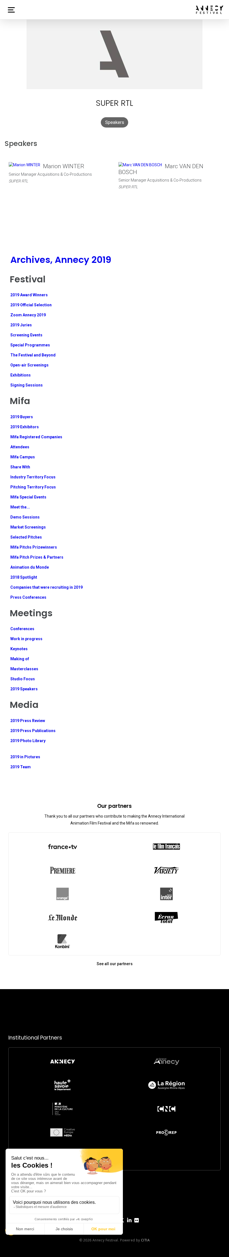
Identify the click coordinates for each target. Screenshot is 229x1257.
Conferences (22, 629)
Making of (19, 659)
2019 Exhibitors (24, 427)
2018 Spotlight (23, 577)
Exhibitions (20, 375)
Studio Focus (22, 679)
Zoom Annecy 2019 (28, 315)
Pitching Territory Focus (33, 487)
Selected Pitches (26, 537)
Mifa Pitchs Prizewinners (33, 547)
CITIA (145, 1240)
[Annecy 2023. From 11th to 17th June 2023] (209, 10)
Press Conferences (28, 597)
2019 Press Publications (33, 730)
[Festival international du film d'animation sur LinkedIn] (129, 1225)
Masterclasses (24, 669)
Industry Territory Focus (33, 477)
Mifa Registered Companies (36, 437)
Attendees (19, 447)
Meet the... (20, 507)
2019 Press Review (27, 720)
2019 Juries (21, 325)
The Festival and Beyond (33, 355)
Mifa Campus (22, 457)
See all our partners (115, 964)
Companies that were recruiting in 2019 (46, 587)
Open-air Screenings (29, 365)
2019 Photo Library (28, 740)
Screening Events (26, 335)
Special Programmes (30, 345)
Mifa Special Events (28, 497)
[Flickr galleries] (136, 1225)
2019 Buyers (21, 417)
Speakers (114, 122)
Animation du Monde (29, 567)
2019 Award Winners (29, 295)
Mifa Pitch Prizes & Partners (36, 557)
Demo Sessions (25, 517)
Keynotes (19, 649)
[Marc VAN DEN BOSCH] (140, 165)
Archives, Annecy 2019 (60, 259)
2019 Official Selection (31, 305)
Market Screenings (28, 527)
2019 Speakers (24, 689)
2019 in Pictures (25, 757)
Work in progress (26, 639)
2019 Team (20, 767)
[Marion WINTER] (24, 165)
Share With (20, 467)
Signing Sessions (26, 385)
